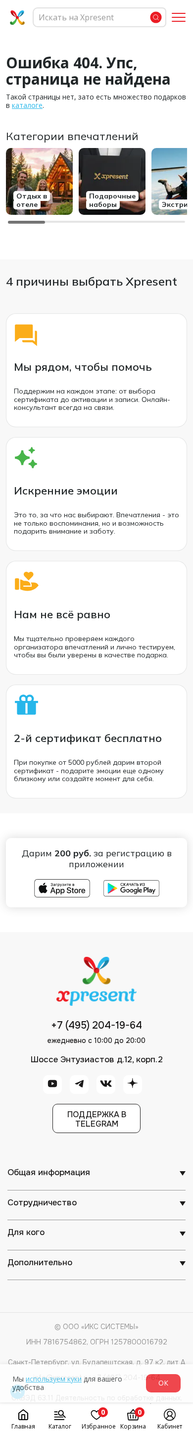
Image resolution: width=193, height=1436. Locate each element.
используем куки (54, 1379)
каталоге (27, 105)
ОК (163, 1382)
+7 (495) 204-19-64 (96, 1026)
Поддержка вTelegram (96, 1119)
